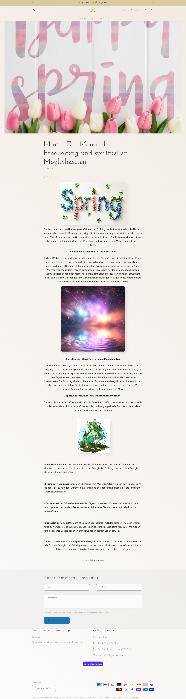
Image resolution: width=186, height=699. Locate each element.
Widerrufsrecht (72, 697)
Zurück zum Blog (95, 560)
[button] (35, 10)
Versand (107, 697)
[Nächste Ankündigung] (153, 2)
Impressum (134, 697)
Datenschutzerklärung (88, 697)
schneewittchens (44, 697)
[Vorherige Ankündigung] (33, 2)
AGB (100, 697)
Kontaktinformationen (120, 697)
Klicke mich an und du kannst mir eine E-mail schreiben (57, 642)
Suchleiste (36, 637)
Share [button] (48, 177)
